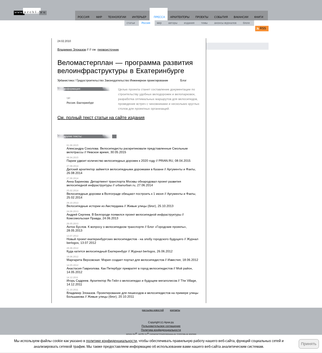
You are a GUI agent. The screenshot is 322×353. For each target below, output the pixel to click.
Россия (146, 23)
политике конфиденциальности (111, 341)
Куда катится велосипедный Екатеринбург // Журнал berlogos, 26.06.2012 (120, 251)
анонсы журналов (225, 23)
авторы (172, 23)
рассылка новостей (153, 310)
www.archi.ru (30, 11)
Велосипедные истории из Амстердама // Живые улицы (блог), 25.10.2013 (120, 206)
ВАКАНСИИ (241, 17)
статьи (131, 23)
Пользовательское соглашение (161, 326)
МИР (99, 17)
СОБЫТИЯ (221, 17)
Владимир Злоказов (71, 49)
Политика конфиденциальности (161, 330)
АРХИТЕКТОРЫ (179, 17)
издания (189, 23)
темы (204, 23)
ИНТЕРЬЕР (139, 17)
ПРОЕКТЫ (201, 17)
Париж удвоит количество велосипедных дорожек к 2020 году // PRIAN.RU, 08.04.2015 (129, 160)
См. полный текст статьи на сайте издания (101, 117)
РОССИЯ (83, 17)
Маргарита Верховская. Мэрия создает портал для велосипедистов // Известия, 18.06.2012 (132, 260)
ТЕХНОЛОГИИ (117, 17)
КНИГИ (258, 17)
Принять (308, 344)
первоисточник (108, 49)
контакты (175, 310)
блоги (246, 23)
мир (159, 23)
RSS (263, 28)
